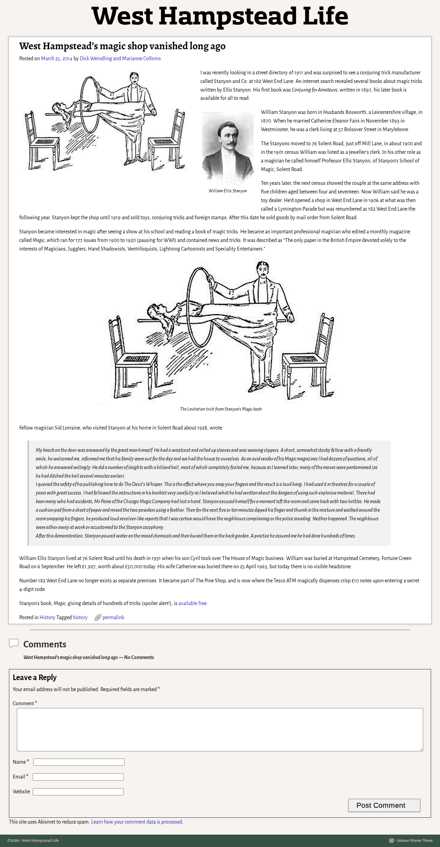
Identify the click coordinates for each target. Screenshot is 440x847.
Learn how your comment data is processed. (137, 822)
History (47, 617)
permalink (113, 617)
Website (21, 791)
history (80, 617)
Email (21, 777)
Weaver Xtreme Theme (415, 840)
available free (192, 603)
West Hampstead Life (40, 840)
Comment (25, 703)
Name (21, 762)
